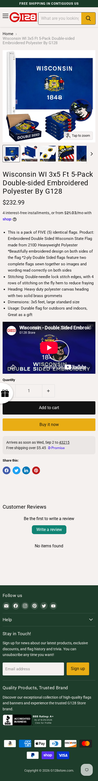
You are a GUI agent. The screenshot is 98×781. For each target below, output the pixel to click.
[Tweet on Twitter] (16, 470)
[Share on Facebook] (6, 470)
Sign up (78, 668)
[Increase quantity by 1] (48, 390)
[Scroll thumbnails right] (91, 153)
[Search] (88, 18)
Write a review (49, 529)
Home (8, 34)
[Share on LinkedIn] (26, 470)
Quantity (9, 380)
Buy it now (49, 424)
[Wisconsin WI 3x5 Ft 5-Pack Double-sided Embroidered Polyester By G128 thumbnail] (11, 153)
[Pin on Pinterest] (36, 470)
